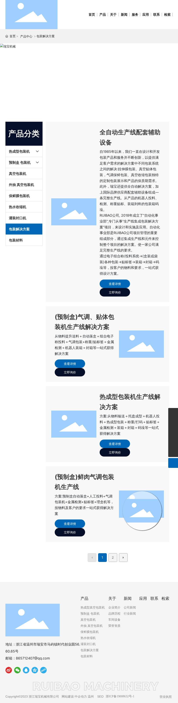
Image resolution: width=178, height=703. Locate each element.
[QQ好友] (26, 671)
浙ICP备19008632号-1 (120, 696)
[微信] (17, 671)
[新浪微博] (8, 671)
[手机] (173, 442)
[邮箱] (173, 432)
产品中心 (26, 36)
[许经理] (173, 413)
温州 (91, 696)
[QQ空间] (34, 671)
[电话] (173, 423)
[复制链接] (43, 671)
